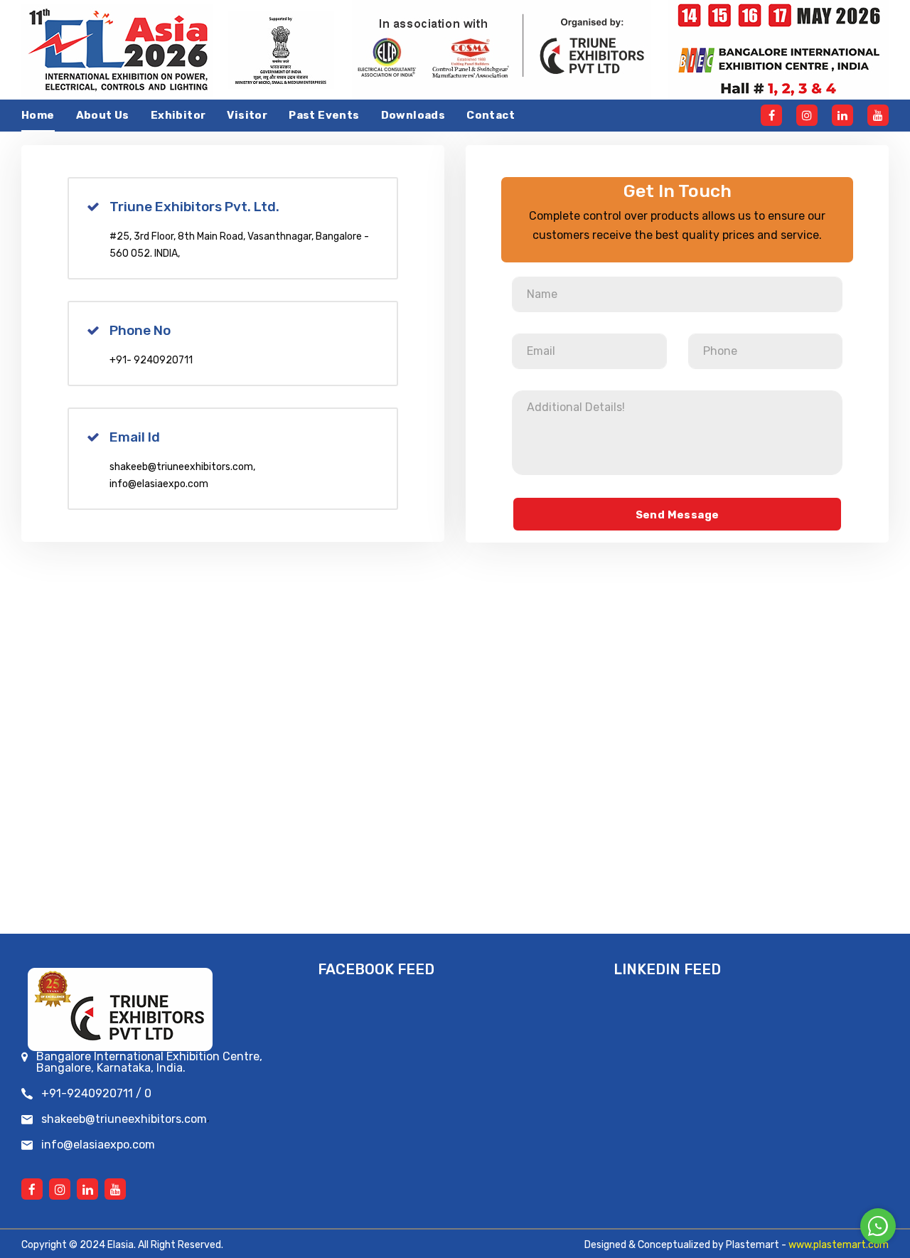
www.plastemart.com (838, 1245)
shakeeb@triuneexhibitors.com (181, 467)
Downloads (413, 115)
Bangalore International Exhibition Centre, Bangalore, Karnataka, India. (149, 1062)
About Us (102, 115)
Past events (324, 115)
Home (38, 115)
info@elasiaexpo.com (158, 484)
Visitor (247, 115)
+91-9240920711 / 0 (96, 1093)
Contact (490, 115)
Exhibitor (178, 115)
